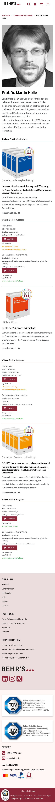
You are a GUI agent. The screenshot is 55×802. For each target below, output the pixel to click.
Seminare (6, 627)
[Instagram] (12, 678)
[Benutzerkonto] (35, 4)
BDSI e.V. (6, 322)
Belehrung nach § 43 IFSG (13, 653)
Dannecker (7, 457)
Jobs (4, 597)
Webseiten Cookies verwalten (33, 799)
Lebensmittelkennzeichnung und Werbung (25, 186)
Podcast (5, 631)
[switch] (5, 798)
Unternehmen (8, 588)
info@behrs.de (13, 758)
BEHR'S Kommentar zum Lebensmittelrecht (26, 463)
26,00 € (11, 408)
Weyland (22, 180)
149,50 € (11, 239)
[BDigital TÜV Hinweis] (27, 705)
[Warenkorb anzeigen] (41, 4)
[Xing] (19, 678)
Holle (14, 180)
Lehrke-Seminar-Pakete (12, 645)
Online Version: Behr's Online (14, 254)
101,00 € (11, 548)
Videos (5, 601)
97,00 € (11, 271)
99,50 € (11, 379)
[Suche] (28, 4)
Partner (5, 605)
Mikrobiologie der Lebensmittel (15, 657)
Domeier (6, 180)
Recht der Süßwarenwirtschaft (18, 328)
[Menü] (48, 4)
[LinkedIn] (5, 678)
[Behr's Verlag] (12, 3)
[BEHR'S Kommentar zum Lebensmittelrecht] (18, 440)
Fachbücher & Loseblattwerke (14, 619)
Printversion (7, 225)
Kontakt (5, 584)
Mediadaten (7, 593)
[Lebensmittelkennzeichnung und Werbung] (18, 162)
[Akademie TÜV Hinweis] (27, 730)
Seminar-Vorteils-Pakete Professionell (18, 649)
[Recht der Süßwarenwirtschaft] (18, 304)
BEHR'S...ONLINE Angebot (13, 623)
